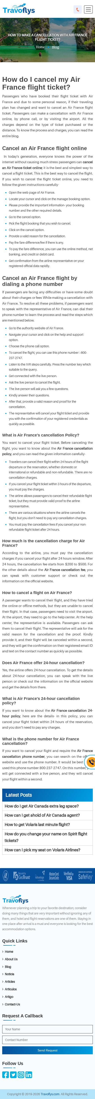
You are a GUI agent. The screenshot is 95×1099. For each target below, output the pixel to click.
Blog (8, 966)
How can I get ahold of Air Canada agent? (42, 815)
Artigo (9, 997)
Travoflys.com (50, 1094)
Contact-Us (12, 1004)
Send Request (47, 1050)
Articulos (11, 989)
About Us (11, 959)
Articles (10, 981)
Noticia (9, 974)
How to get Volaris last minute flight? (37, 824)
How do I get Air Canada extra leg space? (42, 806)
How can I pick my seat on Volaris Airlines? (42, 850)
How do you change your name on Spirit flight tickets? (46, 837)
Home (40, 47)
